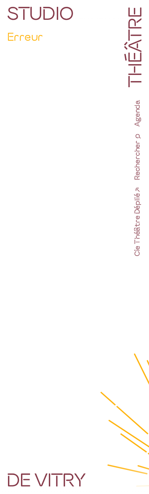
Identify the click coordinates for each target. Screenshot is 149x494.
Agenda (137, 113)
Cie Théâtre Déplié (137, 224)
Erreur (25, 36)
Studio (40, 12)
